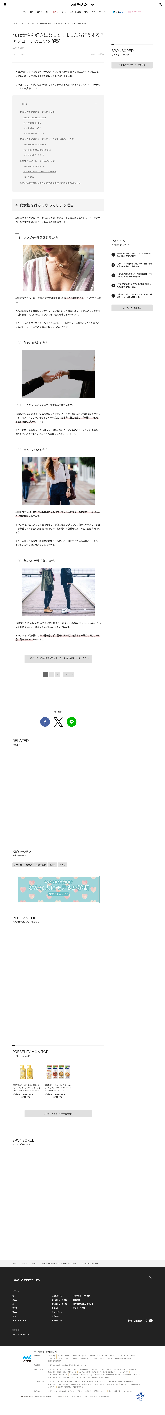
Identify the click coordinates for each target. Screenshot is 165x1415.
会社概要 (60, 1396)
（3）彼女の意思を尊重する (34, 155)
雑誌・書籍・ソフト (69, 1372)
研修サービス (52, 1391)
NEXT (68, 674)
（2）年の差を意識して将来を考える (37, 150)
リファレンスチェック (129, 1391)
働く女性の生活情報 (54, 1372)
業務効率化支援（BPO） (67, 1391)
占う (72, 12)
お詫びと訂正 (57, 1320)
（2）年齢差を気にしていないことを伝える (39, 171)
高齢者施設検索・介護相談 (100, 1377)
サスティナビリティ (77, 1396)
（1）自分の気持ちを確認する (34, 144)
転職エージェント (101, 1382)
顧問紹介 (66, 1384)
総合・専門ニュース (71, 1369)
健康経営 (88, 1391)
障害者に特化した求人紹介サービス (92, 1358)
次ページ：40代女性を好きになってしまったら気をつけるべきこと (58, 659)
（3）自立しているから (32, 128)
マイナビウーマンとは (81, 1296)
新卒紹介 (90, 1382)
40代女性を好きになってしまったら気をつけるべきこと (47, 139)
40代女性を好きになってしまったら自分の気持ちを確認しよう (50, 182)
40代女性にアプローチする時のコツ (37, 160)
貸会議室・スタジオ (99, 1391)
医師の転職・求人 (112, 1384)
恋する (55, 12)
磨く (47, 12)
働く (32, 12)
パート (60, 1358)
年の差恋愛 (18, 48)
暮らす (64, 12)
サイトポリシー (58, 1312)
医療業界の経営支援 (64, 1387)
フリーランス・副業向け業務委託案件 (118, 1358)
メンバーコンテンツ (99, 12)
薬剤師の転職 (75, 1384)
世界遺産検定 (96, 1372)
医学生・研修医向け (88, 1356)
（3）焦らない (28, 177)
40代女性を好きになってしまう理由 (37, 112)
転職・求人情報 (102, 1356)
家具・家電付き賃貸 (54, 1377)
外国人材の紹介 (78, 1387)
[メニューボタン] (4, 4)
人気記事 (18, 865)
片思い (33, 24)
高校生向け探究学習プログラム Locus (74, 1365)
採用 (86, 1396)
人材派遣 (51, 1382)
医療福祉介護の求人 (54, 1361)
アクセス (67, 1396)
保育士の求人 (125, 1384)
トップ (24, 12)
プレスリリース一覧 (59, 1304)
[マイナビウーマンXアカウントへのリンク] (146, 1320)
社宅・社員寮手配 (114, 1391)
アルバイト (51, 1358)
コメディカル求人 (99, 1384)
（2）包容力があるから (32, 123)
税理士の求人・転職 (54, 1384)
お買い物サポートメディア (131, 1375)
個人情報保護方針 (104, 1396)
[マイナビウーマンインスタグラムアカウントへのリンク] (130, 1320)
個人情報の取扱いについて (83, 1304)
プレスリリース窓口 (59, 1300)
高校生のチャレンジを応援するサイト (92, 1369)
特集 (86, 12)
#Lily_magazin (18, 54)
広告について (57, 1296)
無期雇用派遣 (135, 1384)
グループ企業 (93, 1396)
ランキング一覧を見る (132, 308)
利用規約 (76, 1300)
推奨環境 (55, 1316)
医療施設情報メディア (113, 1375)
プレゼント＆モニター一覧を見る (58, 1113)
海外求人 (113, 1356)
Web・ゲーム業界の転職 (64, 1382)
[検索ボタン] (160, 4)
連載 (79, 12)
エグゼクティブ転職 (115, 1382)
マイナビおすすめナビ (20, 1334)
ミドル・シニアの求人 (71, 1358)
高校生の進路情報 (54, 1365)
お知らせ (55, 1308)
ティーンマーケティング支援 (116, 1369)
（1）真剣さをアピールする (34, 166)
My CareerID (99, 1375)
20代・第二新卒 (80, 1382)
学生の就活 (51, 1356)
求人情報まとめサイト (55, 1369)
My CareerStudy (86, 1375)
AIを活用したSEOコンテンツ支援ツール (76, 1377)
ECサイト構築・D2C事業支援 (57, 1375)
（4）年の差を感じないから (34, 133)
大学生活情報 (131, 1369)
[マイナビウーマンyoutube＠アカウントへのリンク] (151, 1320)
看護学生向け (75, 1356)
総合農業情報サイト (109, 1372)
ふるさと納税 (74, 1375)
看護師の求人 (86, 1384)
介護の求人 (51, 1387)
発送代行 (80, 1391)
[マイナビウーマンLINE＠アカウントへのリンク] (138, 1320)
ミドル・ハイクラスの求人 (126, 1356)
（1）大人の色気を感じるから (34, 117)
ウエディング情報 (84, 1372)
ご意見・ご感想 (79, 1308)
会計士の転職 (128, 1382)
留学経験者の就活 (63, 1356)
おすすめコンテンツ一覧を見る (132, 65)
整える (39, 12)
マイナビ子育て (123, 1372)
